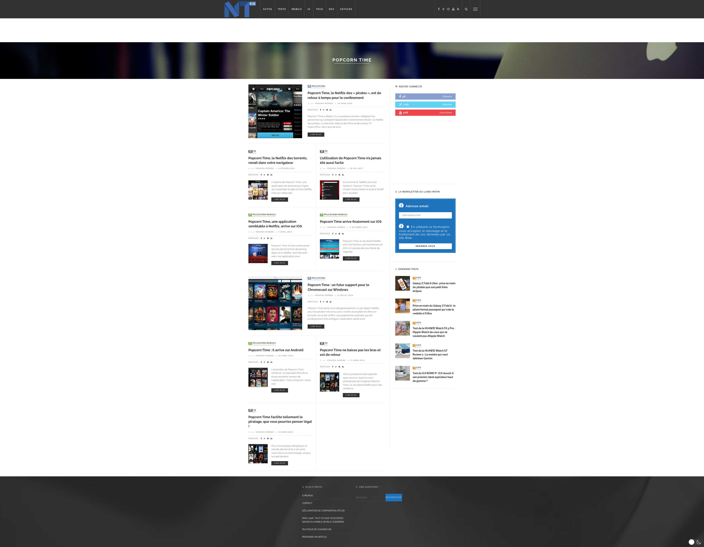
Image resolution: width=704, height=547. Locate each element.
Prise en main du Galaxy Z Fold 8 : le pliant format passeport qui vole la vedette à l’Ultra (434, 309)
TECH (319, 9)
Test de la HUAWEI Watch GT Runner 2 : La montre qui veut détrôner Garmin (430, 354)
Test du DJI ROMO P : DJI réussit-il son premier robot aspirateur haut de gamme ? (433, 377)
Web (252, 151)
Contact (307, 503)
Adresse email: (417, 206)
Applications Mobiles (262, 215)
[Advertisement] (70, 30)
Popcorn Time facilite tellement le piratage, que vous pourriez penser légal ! (280, 421)
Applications (316, 86)
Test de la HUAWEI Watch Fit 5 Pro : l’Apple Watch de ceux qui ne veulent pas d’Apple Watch (434, 332)
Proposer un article (314, 537)
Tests (417, 278)
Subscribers (445, 112)
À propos (307, 495)
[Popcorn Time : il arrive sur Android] (258, 377)
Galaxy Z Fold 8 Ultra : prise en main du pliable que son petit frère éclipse (434, 287)
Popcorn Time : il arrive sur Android (275, 350)
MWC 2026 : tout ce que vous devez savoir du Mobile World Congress (323, 520)
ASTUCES (346, 9)
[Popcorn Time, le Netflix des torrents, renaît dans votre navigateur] (258, 190)
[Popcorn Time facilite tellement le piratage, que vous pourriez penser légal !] (258, 453)
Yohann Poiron (324, 103)
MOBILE (297, 9)
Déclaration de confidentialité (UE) (323, 510)
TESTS (282, 9)
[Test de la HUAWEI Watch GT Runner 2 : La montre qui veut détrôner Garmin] (402, 350)
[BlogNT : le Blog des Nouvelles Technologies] (240, 9)
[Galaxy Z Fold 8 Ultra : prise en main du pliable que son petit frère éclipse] (402, 283)
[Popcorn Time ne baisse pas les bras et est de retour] (329, 382)
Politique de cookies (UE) (316, 529)
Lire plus (316, 134)
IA (309, 9)
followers (447, 96)
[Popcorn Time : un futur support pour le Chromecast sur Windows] (275, 303)
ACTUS (267, 9)
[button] (695, 542)
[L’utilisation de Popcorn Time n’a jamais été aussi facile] (329, 190)
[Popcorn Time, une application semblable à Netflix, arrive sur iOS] (258, 253)
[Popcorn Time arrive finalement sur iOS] (329, 248)
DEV (331, 9)
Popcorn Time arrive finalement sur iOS (351, 221)
